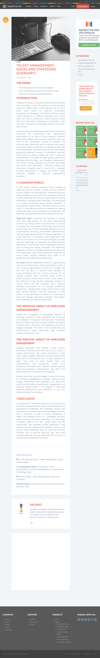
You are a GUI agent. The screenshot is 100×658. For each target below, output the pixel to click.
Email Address (83, 99)
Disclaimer (86, 654)
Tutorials (32, 619)
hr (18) (80, 75)
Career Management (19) (87, 63)
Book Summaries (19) (86, 66)
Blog (59, 6)
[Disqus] (40, 561)
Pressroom (8, 630)
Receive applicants (62, 637)
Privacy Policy (34, 622)
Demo (57, 619)
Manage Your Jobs (62, 624)
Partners (52, 6)
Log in (73, 6)
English (93, 6)
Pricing (36, 6)
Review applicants (62, 639)
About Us (8, 619)
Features (28, 6)
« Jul (77, 190)
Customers (43, 6)
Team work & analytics (64, 642)
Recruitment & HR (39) (86, 60)
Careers (7, 622)
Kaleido (18, 62)
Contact (32, 624)
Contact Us (7, 1)
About (67, 654)
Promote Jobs (61, 629)
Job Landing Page (62, 627)
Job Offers (82, 6)
